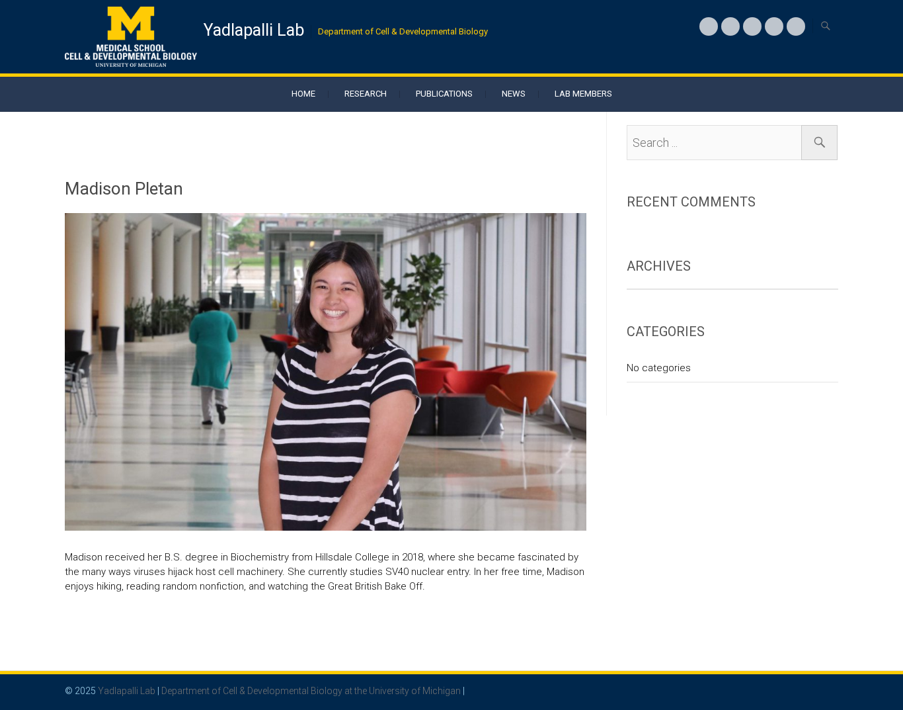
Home (303, 94)
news (514, 94)
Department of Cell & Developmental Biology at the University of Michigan (311, 691)
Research (365, 94)
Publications (444, 94)
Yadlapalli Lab (254, 30)
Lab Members (583, 94)
